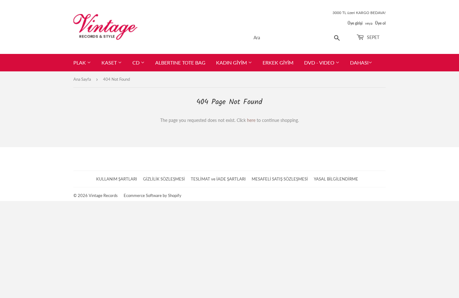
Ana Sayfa (82, 79)
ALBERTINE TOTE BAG (180, 62)
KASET (109, 62)
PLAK (80, 62)
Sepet (372, 37)
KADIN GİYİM (232, 62)
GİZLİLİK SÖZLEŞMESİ (164, 178)
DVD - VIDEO (320, 62)
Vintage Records (103, 195)
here (251, 120)
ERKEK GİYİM (278, 62)
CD (136, 62)
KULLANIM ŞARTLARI (116, 178)
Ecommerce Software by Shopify (152, 195)
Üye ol (380, 23)
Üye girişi (355, 23)
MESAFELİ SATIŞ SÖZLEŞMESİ (280, 178)
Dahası (359, 62)
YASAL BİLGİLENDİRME (336, 178)
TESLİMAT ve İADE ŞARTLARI (218, 178)
